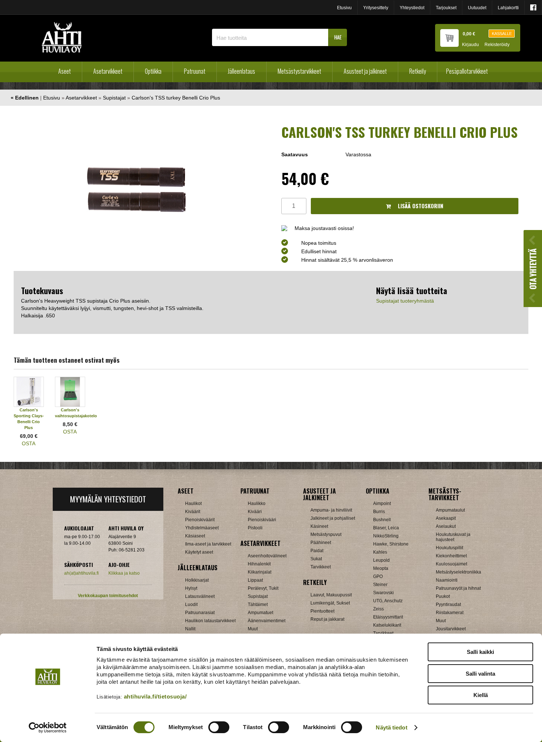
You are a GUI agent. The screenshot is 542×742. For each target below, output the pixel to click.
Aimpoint (382, 503)
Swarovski (383, 592)
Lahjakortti (508, 7)
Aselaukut (446, 526)
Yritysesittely (375, 7)
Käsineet (319, 526)
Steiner (380, 584)
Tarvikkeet (320, 566)
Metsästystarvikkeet (299, 71)
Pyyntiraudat (448, 604)
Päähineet (320, 542)
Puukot (443, 596)
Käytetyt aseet (199, 552)
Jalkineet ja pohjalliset (332, 518)
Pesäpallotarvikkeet (467, 71)
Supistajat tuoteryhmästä (405, 301)
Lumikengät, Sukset (330, 603)
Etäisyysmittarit (388, 617)
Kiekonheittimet (451, 555)
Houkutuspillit (449, 547)
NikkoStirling (386, 536)
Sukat (316, 558)
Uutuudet (477, 7)
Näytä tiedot (391, 727)
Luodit (191, 604)
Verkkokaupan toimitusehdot (108, 595)
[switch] (218, 727)
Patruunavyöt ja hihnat (458, 588)
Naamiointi (447, 580)
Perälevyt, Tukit (263, 588)
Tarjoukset (446, 7)
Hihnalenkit (259, 564)
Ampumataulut (450, 510)
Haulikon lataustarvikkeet (210, 620)
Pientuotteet (322, 611)
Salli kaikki (480, 652)
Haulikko (256, 503)
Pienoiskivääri (262, 519)
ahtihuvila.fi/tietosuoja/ (155, 696)
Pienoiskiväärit (200, 519)
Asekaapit (446, 518)
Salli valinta (480, 673)
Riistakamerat (449, 612)
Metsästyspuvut (325, 534)
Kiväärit (192, 511)
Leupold (381, 560)
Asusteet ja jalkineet (365, 71)
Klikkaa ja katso (124, 573)
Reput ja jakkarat (327, 619)
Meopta (380, 568)
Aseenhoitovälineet (267, 555)
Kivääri (255, 511)
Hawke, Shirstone (391, 544)
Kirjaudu (470, 44)
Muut (253, 628)
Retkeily (417, 71)
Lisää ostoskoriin (419, 206)
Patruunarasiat (200, 612)
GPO (378, 576)
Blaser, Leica (386, 527)
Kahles (380, 552)
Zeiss (378, 609)
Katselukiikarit (387, 625)
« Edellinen (25, 98)
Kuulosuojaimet (451, 564)
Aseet (64, 71)
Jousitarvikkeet (451, 628)
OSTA (28, 443)
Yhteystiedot (412, 7)
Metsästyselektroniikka (458, 572)
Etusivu (344, 7)
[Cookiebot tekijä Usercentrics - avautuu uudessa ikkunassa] (47, 727)
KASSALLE (502, 33)
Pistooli (255, 527)
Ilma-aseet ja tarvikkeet (208, 544)
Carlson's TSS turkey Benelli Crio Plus (176, 98)
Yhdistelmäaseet (202, 527)
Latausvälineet (200, 596)
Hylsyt (191, 588)
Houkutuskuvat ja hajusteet (453, 537)
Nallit (190, 628)
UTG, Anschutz (388, 600)
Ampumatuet (260, 612)
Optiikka (153, 71)
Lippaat (255, 580)
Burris (379, 511)
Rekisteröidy (497, 44)
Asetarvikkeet (107, 71)
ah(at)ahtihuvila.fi (81, 573)
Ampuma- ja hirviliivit (331, 510)
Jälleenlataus (241, 71)
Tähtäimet (258, 604)
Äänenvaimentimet (266, 620)
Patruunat (194, 71)
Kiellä (480, 695)
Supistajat (114, 98)
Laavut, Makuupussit (331, 595)
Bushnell (382, 519)
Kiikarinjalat (259, 572)
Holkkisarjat (197, 580)
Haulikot (193, 503)
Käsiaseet (195, 536)
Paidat (316, 550)
